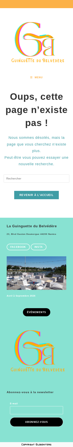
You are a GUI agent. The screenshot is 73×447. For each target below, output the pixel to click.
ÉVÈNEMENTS (36, 312)
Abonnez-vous (36, 422)
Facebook (18, 247)
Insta (38, 247)
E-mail (14, 403)
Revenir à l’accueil (36, 195)
